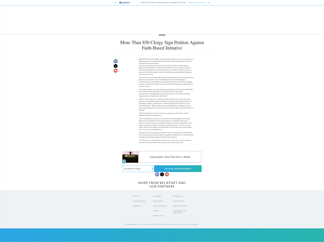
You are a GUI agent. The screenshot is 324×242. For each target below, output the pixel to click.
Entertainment (173, 2)
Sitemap (155, 211)
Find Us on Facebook (160, 206)
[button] (208, 2)
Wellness (162, 2)
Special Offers (201, 2)
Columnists (157, 196)
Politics (162, 35)
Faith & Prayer (152, 2)
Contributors (158, 201)
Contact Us (137, 206)
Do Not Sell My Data (179, 206)
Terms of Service (179, 201)
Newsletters (192, 2)
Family (182, 2)
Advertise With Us (139, 201)
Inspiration (144, 2)
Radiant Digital (158, 215)
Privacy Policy (178, 196)
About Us (136, 196)
